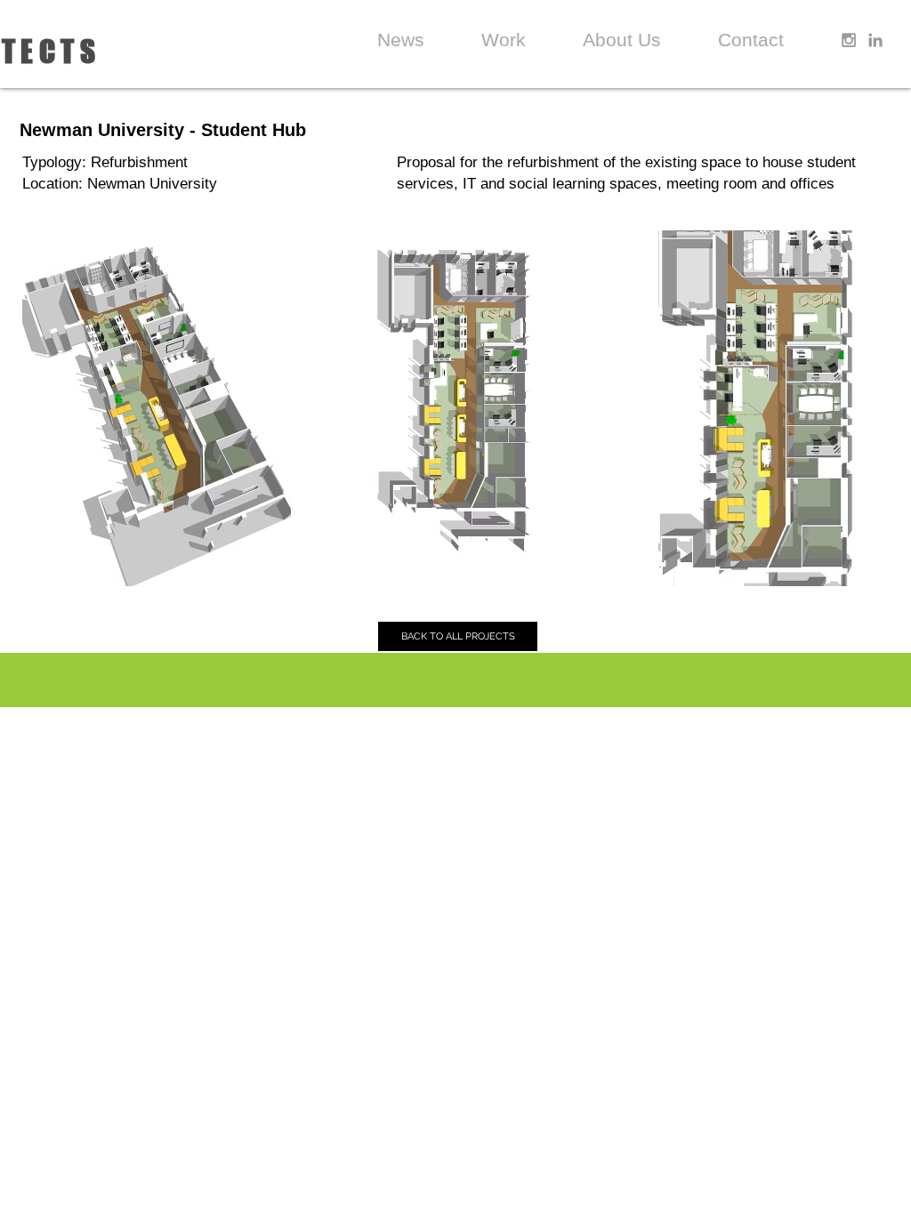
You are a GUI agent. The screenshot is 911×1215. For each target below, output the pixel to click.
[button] (156, 408)
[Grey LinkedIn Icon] (875, 40)
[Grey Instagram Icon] (849, 40)
